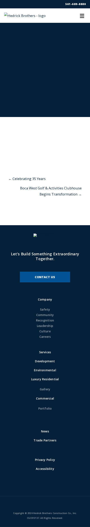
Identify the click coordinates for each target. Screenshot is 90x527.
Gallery (45, 389)
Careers (45, 337)
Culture (45, 331)
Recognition (45, 320)
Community (45, 315)
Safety (45, 309)
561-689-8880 (75, 4)
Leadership (45, 326)
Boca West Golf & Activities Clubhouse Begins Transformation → (51, 191)
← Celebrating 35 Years (27, 178)
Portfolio (45, 408)
